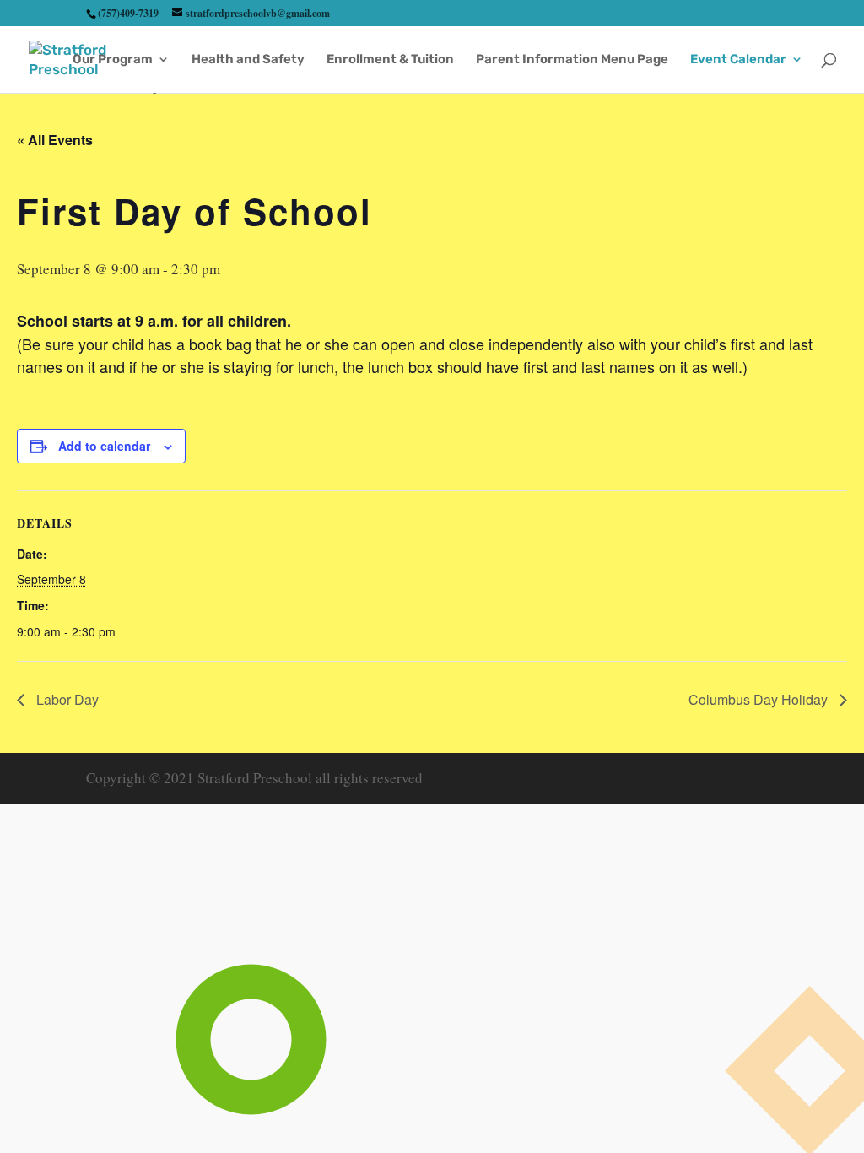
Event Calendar (738, 60)
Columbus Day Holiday (759, 699)
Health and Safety (248, 60)
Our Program (113, 60)
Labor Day (66, 699)
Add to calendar (104, 445)
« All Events (55, 139)
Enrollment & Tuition (390, 60)
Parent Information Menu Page (572, 60)
